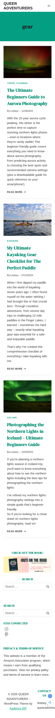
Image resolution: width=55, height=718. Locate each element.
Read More (16, 192)
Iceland (12, 417)
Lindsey (14, 111)
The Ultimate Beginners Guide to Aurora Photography (27, 96)
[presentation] (27, 62)
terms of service (19, 674)
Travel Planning (17, 83)
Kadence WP (18, 708)
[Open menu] (48, 6)
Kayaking (12, 241)
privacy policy (39, 670)
